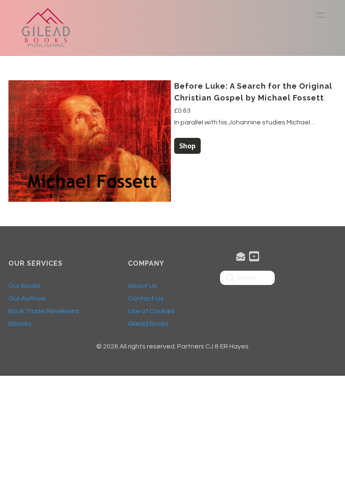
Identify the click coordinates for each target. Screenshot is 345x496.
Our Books (24, 285)
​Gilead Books (148, 323)
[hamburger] (320, 15)
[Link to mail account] (241, 256)
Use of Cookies (151, 311)
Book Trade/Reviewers (43, 311)
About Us (142, 285)
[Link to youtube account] (254, 256)
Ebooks (20, 323)
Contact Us (146, 298)
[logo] (46, 28)
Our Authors (27, 298)
